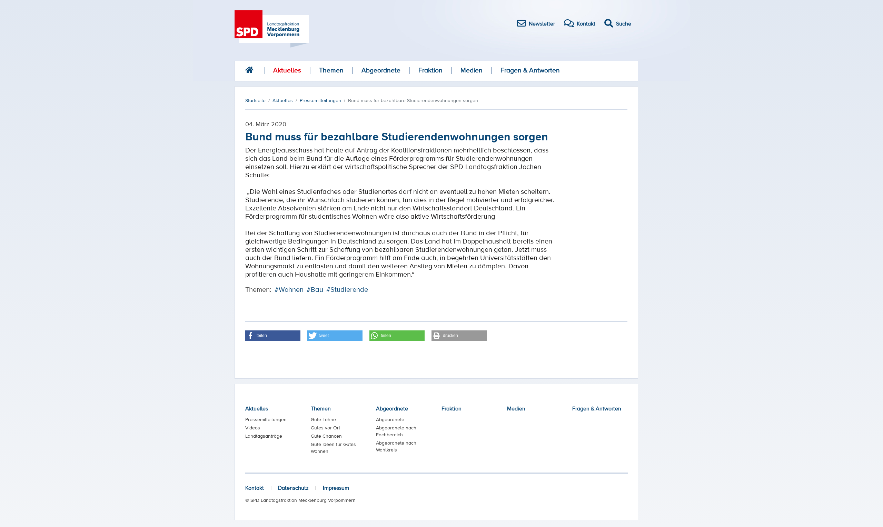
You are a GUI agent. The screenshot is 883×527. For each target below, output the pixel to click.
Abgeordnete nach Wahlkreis (396, 446)
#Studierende (347, 289)
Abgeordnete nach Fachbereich (396, 431)
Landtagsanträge (263, 435)
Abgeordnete (380, 70)
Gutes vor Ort (325, 427)
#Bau (315, 289)
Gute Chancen (326, 435)
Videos (252, 427)
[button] (272, 335)
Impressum (336, 487)
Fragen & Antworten (530, 70)
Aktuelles (287, 70)
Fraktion (430, 70)
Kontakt (254, 487)
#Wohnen (289, 289)
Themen (331, 70)
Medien (471, 70)
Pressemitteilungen (266, 419)
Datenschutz (293, 487)
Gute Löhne (323, 419)
